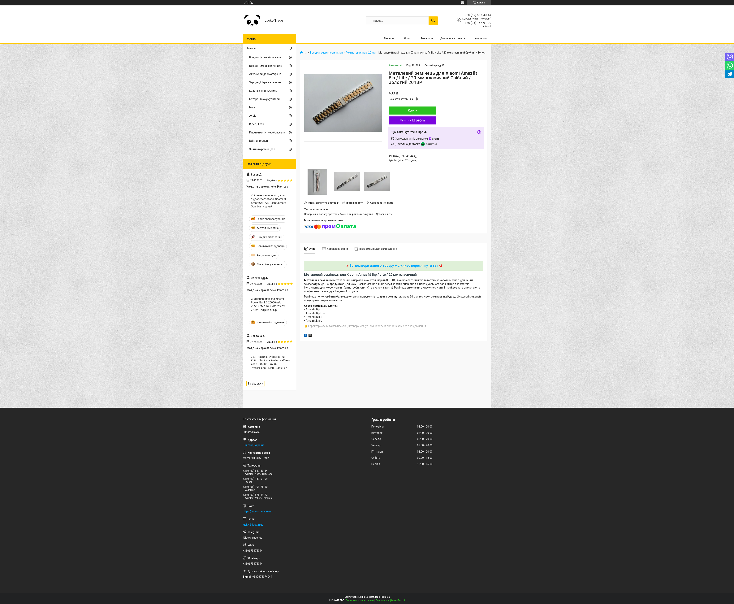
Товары (425, 38)
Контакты (481, 38)
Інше (252, 107)
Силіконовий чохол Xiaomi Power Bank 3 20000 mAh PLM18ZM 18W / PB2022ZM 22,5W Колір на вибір (268, 304)
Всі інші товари (258, 140)
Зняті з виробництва (262, 149)
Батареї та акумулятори (264, 99)
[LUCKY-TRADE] (252, 20)
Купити (412, 110)
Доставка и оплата (452, 38)
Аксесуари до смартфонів (265, 74)
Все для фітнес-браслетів (265, 57)
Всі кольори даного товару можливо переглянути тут (393, 265)
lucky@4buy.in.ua (253, 524)
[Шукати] (433, 20)
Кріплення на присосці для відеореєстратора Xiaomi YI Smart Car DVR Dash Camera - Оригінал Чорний (269, 201)
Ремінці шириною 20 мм (361, 52)
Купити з (405, 120)
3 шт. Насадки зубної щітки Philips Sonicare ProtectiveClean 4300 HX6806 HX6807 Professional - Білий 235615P (270, 362)
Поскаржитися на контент (360, 600)
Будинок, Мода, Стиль (263, 90)
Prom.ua (385, 597)
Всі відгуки (254, 383)
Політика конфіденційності (390, 600)
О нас (407, 38)
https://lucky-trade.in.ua (257, 511)
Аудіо (252, 115)
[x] (310, 335)
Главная (389, 38)
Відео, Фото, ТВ (259, 124)
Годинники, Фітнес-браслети (267, 132)
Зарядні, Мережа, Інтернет (266, 82)
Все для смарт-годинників (326, 52)
